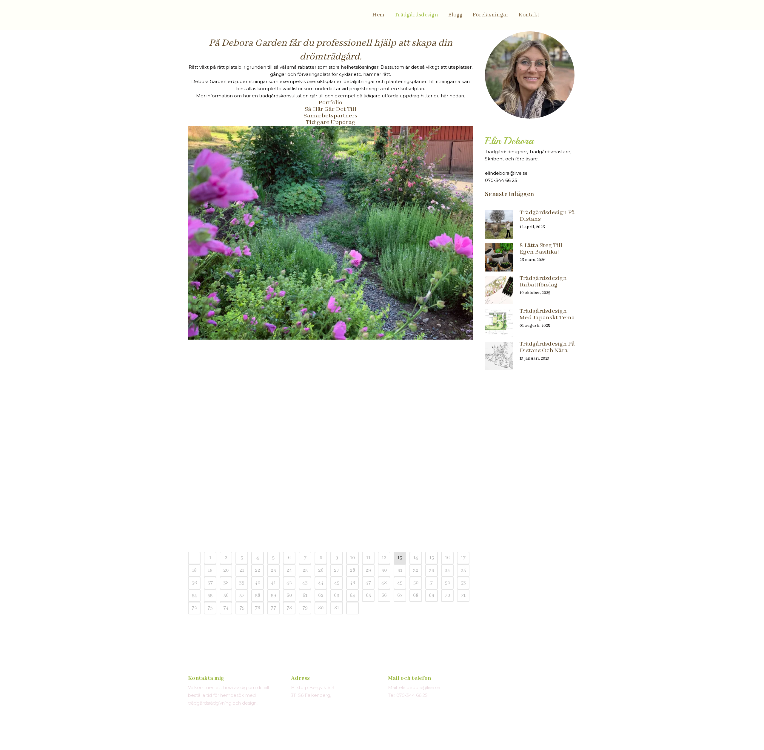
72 (194, 608)
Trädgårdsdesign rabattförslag (543, 281)
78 (289, 608)
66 (384, 595)
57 (241, 595)
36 (194, 583)
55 (210, 595)
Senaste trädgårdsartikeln (229, 395)
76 (257, 608)
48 (384, 583)
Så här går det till (330, 109)
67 (400, 595)
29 (368, 570)
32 (415, 570)
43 (305, 583)
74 (226, 608)
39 (241, 583)
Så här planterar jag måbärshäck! (239, 354)
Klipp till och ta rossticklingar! (237, 518)
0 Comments (231, 368)
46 (352, 583)
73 (210, 608)
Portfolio (330, 102)
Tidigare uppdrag (330, 122)
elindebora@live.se (506, 173)
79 (305, 608)
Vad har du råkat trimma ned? (373, 354)
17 (463, 558)
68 (415, 595)
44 (321, 583)
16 (447, 558)
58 (257, 595)
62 (321, 595)
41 (273, 583)
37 (210, 583)
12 (384, 558)
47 (368, 583)
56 (226, 595)
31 (400, 570)
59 (273, 595)
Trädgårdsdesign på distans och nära (547, 347)
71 (463, 595)
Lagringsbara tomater (223, 477)
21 (241, 570)
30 (384, 570)
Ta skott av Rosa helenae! (365, 436)
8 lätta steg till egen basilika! (541, 249)
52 (447, 583)
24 (289, 570)
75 (241, 608)
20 (226, 570)
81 (336, 608)
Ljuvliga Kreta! (349, 395)
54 (194, 595)
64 (352, 595)
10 (352, 558)
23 (273, 570)
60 (289, 595)
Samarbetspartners (330, 115)
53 (463, 583)
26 (321, 570)
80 (321, 608)
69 (431, 595)
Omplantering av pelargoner (369, 477)
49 (400, 583)
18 (194, 570)
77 (273, 608)
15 (431, 558)
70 (447, 595)
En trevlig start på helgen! (229, 436)
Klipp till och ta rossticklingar (373, 518)
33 (431, 570)
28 (352, 570)
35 (463, 570)
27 (336, 570)
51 (431, 583)
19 (210, 570)
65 (368, 595)
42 (289, 583)
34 (447, 570)
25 (305, 570)
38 (226, 583)
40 (257, 583)
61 (305, 595)
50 (415, 583)
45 (336, 583)
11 (368, 558)
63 (336, 595)
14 (415, 558)
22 (257, 570)
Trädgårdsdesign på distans (547, 216)
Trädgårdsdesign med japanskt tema (547, 314)
